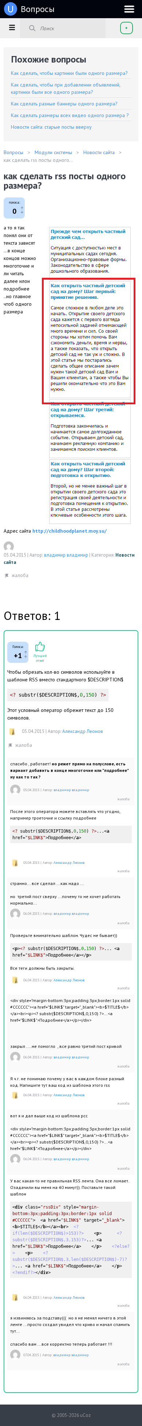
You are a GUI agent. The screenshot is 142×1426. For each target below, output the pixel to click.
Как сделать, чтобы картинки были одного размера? (69, 73)
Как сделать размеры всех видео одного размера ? (70, 115)
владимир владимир (66, 555)
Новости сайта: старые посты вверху (51, 127)
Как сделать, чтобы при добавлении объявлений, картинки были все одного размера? (65, 88)
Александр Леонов (82, 731)
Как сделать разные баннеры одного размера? (64, 103)
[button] (12, 27)
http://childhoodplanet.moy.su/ (69, 531)
